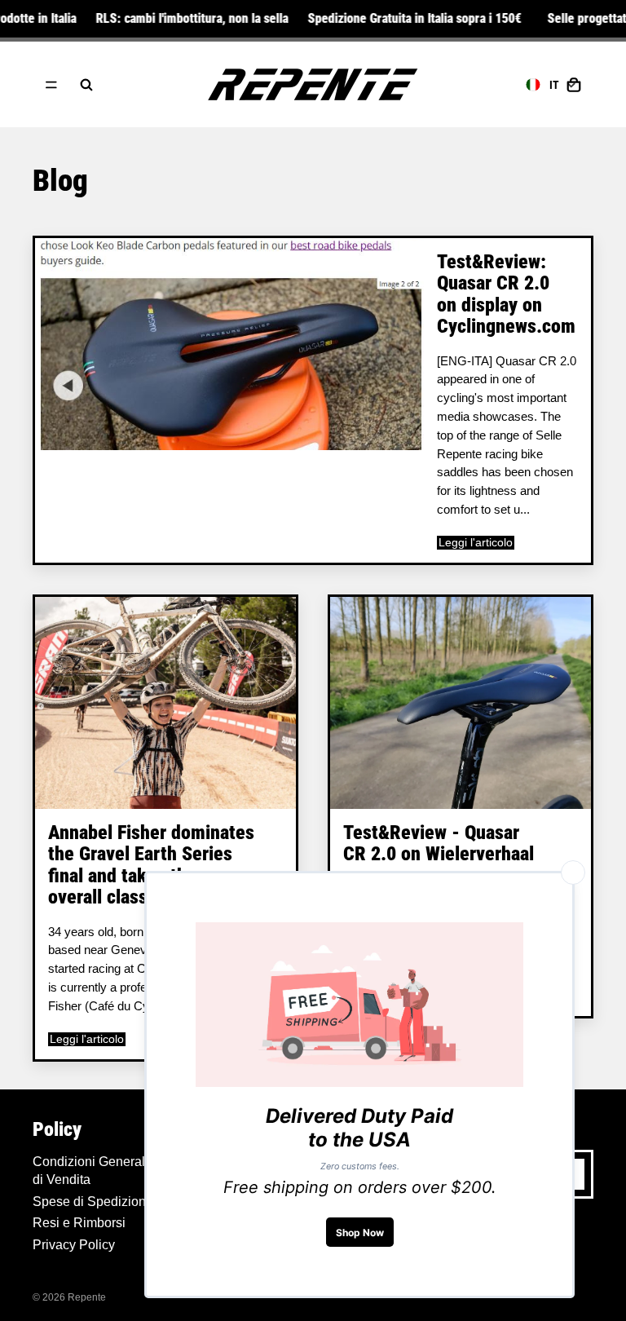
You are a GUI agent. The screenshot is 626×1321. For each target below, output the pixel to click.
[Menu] (51, 85)
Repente (87, 1297)
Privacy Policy (74, 1245)
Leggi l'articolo (476, 543)
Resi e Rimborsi (79, 1223)
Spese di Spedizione (93, 1201)
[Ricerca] (86, 85)
